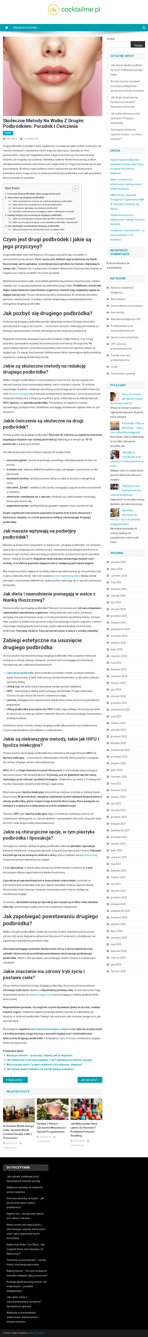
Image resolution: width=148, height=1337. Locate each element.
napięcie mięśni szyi (40, 994)
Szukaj (110, 38)
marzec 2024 (118, 682)
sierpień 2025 (118, 642)
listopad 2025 (118, 622)
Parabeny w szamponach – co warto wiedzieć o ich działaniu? (127, 235)
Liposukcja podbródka (20, 672)
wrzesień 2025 (119, 635)
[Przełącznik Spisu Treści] (74, 189)
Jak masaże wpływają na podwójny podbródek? (35, 208)
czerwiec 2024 (119, 676)
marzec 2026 (118, 595)
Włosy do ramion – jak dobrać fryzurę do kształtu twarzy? (126, 399)
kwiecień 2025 (119, 669)
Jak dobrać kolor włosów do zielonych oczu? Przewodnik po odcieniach (91, 1079)
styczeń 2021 (118, 890)
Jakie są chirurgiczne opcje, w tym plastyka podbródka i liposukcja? (45, 222)
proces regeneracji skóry (66, 575)
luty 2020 (116, 964)
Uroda (8, 133)
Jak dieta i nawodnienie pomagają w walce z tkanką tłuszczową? (43, 211)
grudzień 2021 (119, 816)
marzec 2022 (118, 796)
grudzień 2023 (119, 702)
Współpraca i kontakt (25, 27)
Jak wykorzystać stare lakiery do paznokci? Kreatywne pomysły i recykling (84, 1129)
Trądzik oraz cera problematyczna (120, 357)
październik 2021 (120, 830)
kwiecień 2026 (119, 589)
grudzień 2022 (119, 736)
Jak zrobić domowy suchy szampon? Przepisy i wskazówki (125, 118)
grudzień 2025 (119, 615)
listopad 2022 (118, 743)
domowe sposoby (19, 393)
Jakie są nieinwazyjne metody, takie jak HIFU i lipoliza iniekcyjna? (43, 218)
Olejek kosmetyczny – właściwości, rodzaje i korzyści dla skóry (127, 220)
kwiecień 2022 (119, 790)
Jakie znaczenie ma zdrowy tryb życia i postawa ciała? (38, 229)
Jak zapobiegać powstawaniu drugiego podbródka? (33, 226)
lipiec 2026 (117, 569)
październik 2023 (120, 709)
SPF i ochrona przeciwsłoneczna (121, 346)
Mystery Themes (35, 1333)
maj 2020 (116, 944)
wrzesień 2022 (119, 756)
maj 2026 (116, 582)
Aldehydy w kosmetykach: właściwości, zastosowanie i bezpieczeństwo (23, 1317)
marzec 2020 (118, 957)
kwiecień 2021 (119, 870)
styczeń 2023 (118, 729)
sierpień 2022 (118, 763)
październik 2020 (120, 910)
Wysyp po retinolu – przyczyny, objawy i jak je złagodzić (39, 1055)
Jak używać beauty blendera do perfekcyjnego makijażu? (40, 1069)
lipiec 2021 (117, 850)
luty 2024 (116, 689)
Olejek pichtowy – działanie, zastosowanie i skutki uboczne (18, 1079)
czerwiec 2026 (119, 575)
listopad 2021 (118, 823)
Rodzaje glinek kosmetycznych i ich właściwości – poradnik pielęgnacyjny (27, 1286)
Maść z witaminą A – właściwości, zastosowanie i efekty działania (126, 184)
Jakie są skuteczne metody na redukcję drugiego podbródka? (42, 201)
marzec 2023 (118, 723)
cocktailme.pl (30, 138)
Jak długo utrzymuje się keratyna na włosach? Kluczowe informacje (124, 102)
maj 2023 (116, 716)
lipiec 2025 (117, 649)
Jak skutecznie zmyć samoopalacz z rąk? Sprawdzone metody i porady (49, 1059)
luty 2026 (116, 602)
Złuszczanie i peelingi (123, 373)
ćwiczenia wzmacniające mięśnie (50, 1029)
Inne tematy (117, 312)
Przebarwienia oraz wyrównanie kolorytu (122, 328)
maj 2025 (116, 662)
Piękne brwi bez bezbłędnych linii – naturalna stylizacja (126, 490)
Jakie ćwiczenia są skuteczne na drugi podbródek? (37, 204)
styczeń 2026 (118, 609)
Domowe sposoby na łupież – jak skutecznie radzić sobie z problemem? (25, 1203)
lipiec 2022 (117, 770)
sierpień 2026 (118, 562)
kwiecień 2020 (119, 951)
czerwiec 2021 (119, 857)
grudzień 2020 (119, 897)
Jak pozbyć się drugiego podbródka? (26, 197)
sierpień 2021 (118, 843)
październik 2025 (120, 629)
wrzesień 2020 (119, 917)
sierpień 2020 (118, 924)
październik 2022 (120, 750)
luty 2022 (116, 803)
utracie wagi (90, 855)
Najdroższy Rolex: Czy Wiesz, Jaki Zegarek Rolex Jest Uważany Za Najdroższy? (26, 1249)
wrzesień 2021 (119, 837)
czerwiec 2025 (119, 656)
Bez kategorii (118, 299)
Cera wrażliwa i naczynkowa (127, 305)
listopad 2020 (118, 904)
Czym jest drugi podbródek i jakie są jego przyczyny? (34, 193)
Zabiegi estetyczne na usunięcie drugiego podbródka (34, 215)
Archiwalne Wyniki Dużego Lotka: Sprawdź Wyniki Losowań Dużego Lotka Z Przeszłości (18, 1132)
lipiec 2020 (117, 931)
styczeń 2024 (118, 696)
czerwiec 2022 (119, 776)
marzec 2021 (118, 877)
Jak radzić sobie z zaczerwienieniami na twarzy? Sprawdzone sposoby (24, 1302)
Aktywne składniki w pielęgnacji (122, 290)
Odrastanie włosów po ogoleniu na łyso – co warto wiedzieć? (126, 134)
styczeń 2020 (118, 971)
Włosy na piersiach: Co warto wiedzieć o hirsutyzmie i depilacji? (44, 1064)
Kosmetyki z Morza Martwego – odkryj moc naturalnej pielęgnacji (127, 428)
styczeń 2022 (118, 810)
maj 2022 (116, 783)
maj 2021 (116, 863)
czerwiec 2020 (119, 937)
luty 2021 (116, 883)
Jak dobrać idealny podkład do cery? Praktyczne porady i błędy (127, 70)
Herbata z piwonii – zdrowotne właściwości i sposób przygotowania (51, 1127)
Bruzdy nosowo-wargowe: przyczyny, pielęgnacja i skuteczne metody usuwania (127, 86)
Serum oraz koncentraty (124, 337)
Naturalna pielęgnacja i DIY (126, 319)
